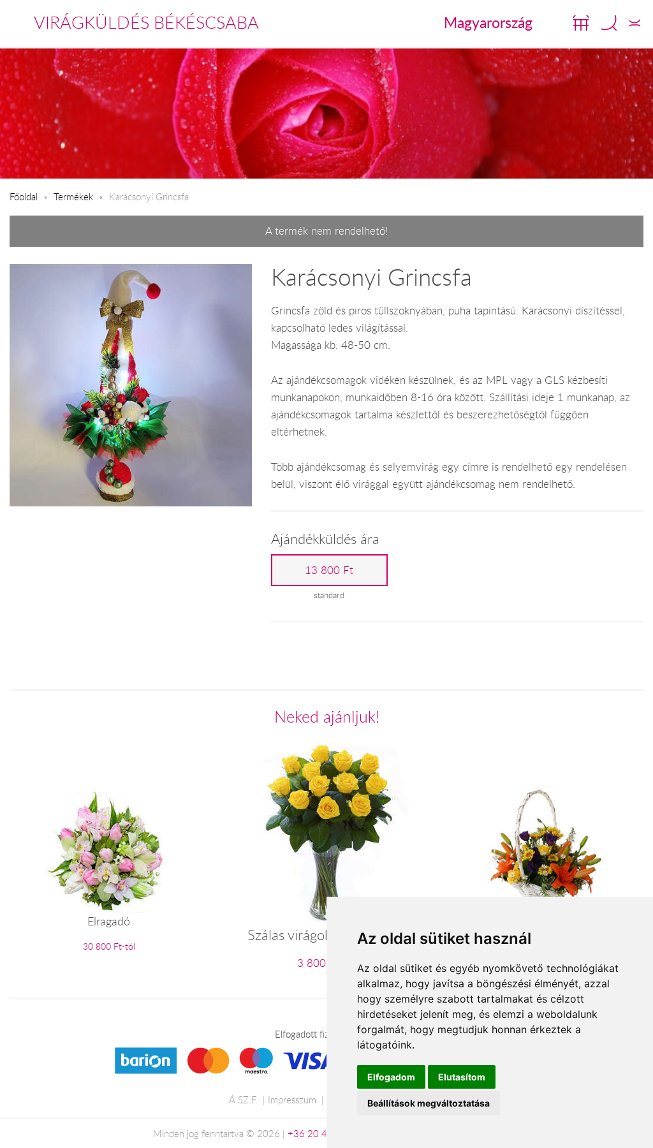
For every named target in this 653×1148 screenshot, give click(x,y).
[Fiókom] (634, 23)
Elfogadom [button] (391, 1076)
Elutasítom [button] (461, 1076)
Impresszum (292, 1099)
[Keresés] (609, 23)
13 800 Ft (329, 570)
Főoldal (24, 196)
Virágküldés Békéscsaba (146, 22)
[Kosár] (581, 23)
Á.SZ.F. (243, 1099)
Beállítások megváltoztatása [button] (428, 1103)
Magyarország (488, 22)
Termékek (73, 196)
